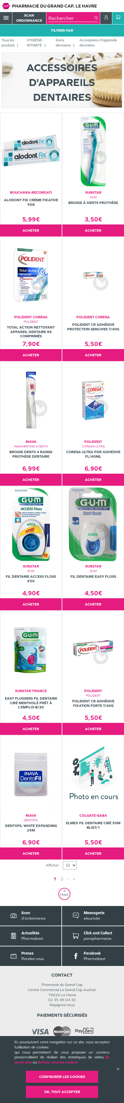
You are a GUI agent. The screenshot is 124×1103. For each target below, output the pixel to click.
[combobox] (71, 18)
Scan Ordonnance (29, 18)
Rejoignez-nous (62, 1005)
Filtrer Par (62, 30)
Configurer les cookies (62, 1077)
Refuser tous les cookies (58, 1062)
